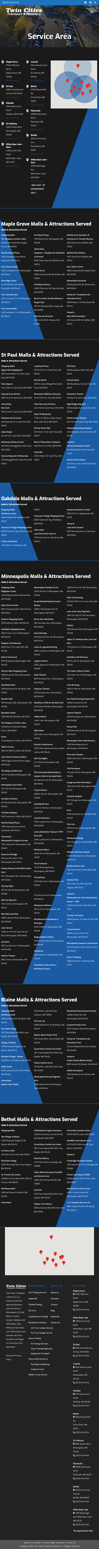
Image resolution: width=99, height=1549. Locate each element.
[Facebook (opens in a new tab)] (85, 2)
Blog (53, 1310)
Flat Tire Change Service (42, 1333)
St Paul (9, 86)
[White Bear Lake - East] (27, 159)
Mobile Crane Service (37, 1374)
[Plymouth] (27, 110)
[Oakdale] (2, 103)
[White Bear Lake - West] (2, 144)
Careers (54, 1304)
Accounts (55, 1298)
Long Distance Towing (38, 1316)
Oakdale (10, 103)
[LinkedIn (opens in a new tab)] (90, 2)
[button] (67, 81)
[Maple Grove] (2, 61)
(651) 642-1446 (12, 2)
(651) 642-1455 (82, 1336)
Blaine (34, 86)
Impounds (32, 1298)
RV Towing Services (39, 1343)
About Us (55, 1292)
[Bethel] (27, 135)
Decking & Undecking (40, 1364)
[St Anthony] (2, 123)
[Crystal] (27, 61)
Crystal (34, 61)
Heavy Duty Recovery (38, 1359)
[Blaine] (27, 86)
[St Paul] (2, 86)
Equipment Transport (40, 1353)
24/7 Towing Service (37, 1292)
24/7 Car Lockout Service (42, 1328)
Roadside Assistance (37, 1322)
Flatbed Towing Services (35, 1307)
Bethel (34, 135)
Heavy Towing (34, 1338)
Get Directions (12, 80)
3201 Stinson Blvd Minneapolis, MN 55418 (82, 1448)
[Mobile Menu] (92, 12)
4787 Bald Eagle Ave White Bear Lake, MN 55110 (82, 1517)
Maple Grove (12, 61)
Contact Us (55, 1322)
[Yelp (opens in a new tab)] (94, 2)
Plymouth (35, 110)
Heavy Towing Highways (42, 1348)
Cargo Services (37, 1369)
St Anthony (11, 123)
